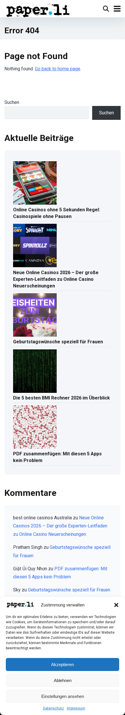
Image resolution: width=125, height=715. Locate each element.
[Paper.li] (38, 9)
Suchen (11, 102)
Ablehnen (63, 680)
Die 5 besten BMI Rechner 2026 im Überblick (61, 398)
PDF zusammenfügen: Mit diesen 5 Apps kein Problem (57, 457)
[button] (116, 605)
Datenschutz (53, 708)
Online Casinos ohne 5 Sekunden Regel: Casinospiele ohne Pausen (56, 213)
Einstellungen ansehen (62, 696)
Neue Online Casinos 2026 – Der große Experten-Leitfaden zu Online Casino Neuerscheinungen (56, 279)
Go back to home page (57, 69)
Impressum (76, 708)
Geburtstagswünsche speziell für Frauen (58, 341)
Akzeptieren (62, 664)
